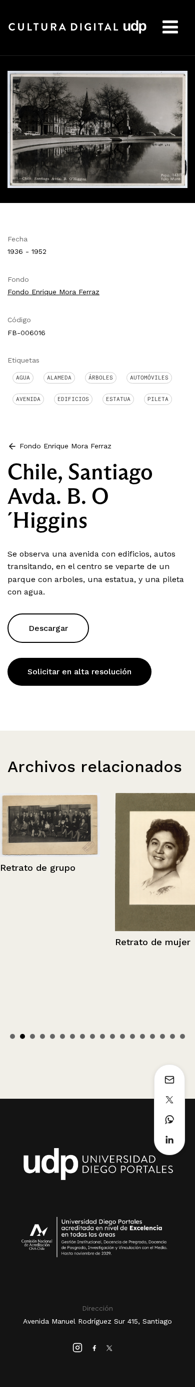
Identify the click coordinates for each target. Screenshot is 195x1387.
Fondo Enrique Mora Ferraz (54, 292)
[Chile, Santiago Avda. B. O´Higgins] (98, 128)
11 (112, 1036)
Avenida (28, 399)
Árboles (100, 377)
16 (162, 1036)
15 (152, 1036)
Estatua (118, 399)
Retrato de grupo (38, 867)
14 (142, 1036)
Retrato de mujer (152, 942)
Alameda (59, 377)
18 (182, 1036)
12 (122, 1036)
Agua (23, 377)
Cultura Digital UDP (78, 32)
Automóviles (149, 377)
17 (172, 1036)
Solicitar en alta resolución (80, 671)
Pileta (158, 399)
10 (102, 1036)
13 (132, 1036)
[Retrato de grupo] (50, 825)
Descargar (48, 628)
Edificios (73, 399)
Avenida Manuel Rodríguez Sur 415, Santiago (97, 1321)
